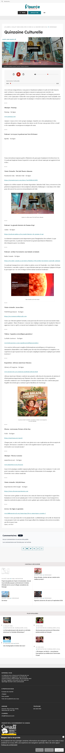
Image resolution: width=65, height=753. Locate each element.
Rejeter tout (39, 750)
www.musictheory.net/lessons (13, 464)
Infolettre (34, 12)
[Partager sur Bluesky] (27, 548)
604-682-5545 (37, 708)
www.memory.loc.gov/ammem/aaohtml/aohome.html (21, 371)
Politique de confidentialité (9, 745)
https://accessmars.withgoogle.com (15, 316)
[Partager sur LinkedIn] (34, 548)
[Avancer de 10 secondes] (23, 74)
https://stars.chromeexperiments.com (16, 491)
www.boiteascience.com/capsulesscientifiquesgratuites (21, 343)
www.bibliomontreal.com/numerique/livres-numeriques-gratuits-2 (25, 513)
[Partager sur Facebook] (23, 548)
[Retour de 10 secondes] (13, 74)
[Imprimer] (41, 548)
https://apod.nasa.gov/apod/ (13, 438)
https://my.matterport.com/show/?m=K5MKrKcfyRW (21, 180)
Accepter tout (59, 750)
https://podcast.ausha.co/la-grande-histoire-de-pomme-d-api (23, 234)
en (44, 12)
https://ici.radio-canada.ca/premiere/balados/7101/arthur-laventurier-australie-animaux (32, 261)
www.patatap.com (10, 116)
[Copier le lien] (38, 548)
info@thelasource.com (8, 716)
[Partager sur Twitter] (30, 548)
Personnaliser (49, 750)
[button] (22, 12)
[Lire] (18, 74)
